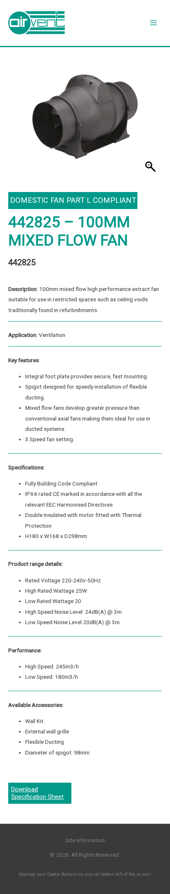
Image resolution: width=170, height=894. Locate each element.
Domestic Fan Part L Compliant (73, 200)
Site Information (85, 840)
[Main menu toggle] (154, 23)
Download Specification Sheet (37, 793)
